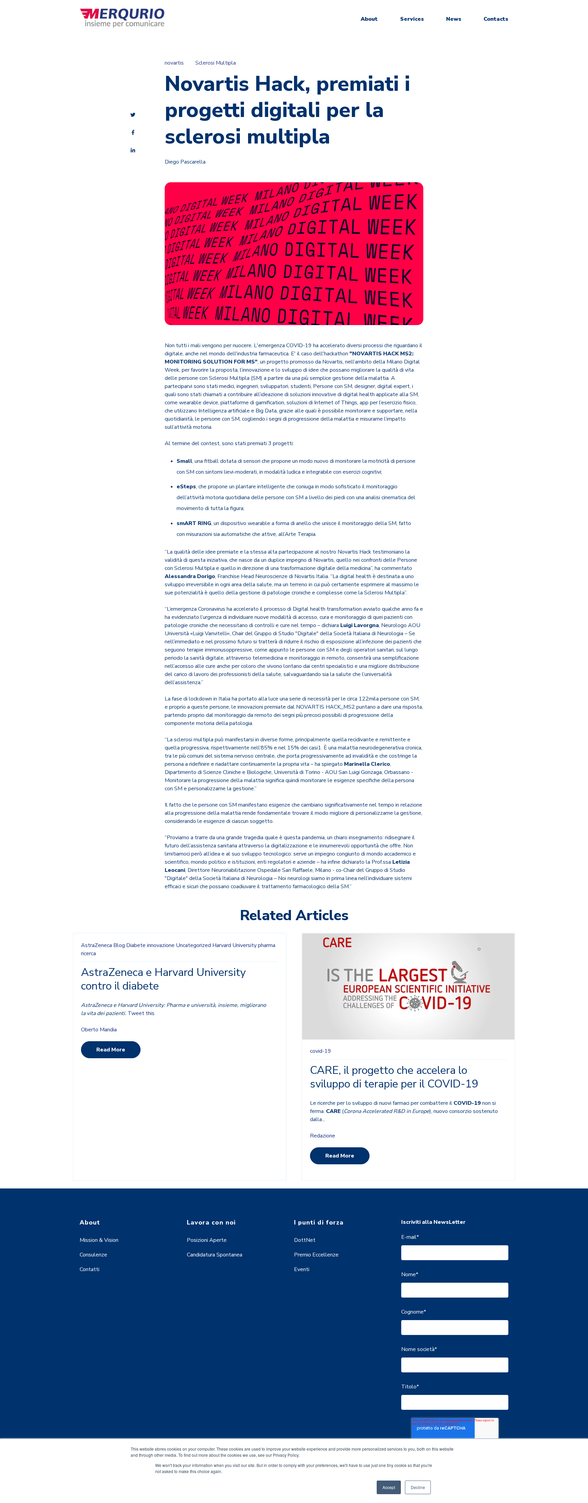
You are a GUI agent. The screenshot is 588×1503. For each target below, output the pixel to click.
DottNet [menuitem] (304, 1240)
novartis (174, 63)
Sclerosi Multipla (215, 63)
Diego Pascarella (185, 162)
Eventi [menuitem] (301, 1269)
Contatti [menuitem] (89, 1269)
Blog (119, 945)
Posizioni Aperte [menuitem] (207, 1240)
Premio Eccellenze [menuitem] (316, 1255)
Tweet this (141, 1013)
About (369, 19)
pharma (266, 945)
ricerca (88, 953)
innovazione (161, 945)
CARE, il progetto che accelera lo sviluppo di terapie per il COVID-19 (394, 1077)
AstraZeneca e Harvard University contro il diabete (163, 979)
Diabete (136, 945)
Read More (110, 1049)
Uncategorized (193, 945)
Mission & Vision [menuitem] (99, 1240)
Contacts (496, 19)
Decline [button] (418, 1487)
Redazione (322, 1135)
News (453, 19)
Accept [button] (388, 1487)
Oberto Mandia (99, 1029)
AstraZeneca (96, 945)
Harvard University (234, 945)
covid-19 (320, 1051)
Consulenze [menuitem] (93, 1255)
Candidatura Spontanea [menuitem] (214, 1255)
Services (412, 19)
